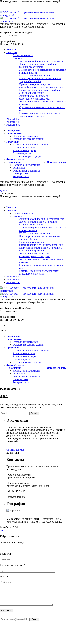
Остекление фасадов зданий (28, 138)
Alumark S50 (13, 124)
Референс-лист (21, 176)
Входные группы (22, 153)
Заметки (17, 58)
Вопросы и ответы (23, 55)
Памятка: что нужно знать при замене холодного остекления (40, 114)
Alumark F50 (13, 119)
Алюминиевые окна (24, 147)
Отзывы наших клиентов (26, 170)
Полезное (11, 52)
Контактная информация (26, 164)
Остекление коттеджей (25, 136)
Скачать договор (15, 449)
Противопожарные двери (27, 156)
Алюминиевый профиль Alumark (31, 144)
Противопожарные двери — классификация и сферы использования (41, 85)
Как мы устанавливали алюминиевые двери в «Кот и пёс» (40, 80)
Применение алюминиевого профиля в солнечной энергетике (40, 91)
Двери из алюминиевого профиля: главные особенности (38, 65)
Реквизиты (19, 167)
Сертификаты (20, 173)
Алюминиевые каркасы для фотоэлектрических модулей (34, 97)
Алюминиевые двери (24, 150)
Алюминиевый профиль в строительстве (41, 61)
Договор (4, 190)
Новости (11, 49)
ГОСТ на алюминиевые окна (35, 75)
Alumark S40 (13, 121)
